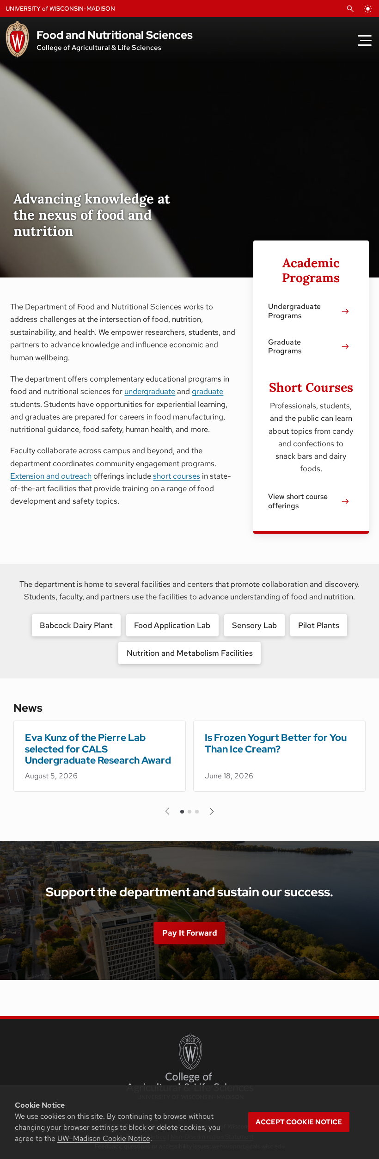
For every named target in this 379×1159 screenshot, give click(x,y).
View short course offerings (298, 501)
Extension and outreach (51, 476)
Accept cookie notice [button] (299, 1122)
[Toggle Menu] (365, 40)
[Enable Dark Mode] (367, 8)
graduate (207, 391)
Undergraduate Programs (294, 311)
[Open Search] (350, 8)
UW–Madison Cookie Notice (103, 1138)
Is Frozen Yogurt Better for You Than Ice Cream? (276, 743)
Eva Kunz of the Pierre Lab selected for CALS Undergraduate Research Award (98, 749)
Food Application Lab (172, 625)
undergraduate (149, 391)
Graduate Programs (284, 346)
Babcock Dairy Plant (76, 625)
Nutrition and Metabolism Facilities (190, 653)
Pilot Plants (318, 625)
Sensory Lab (254, 625)
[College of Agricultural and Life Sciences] (189, 1066)
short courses (176, 476)
